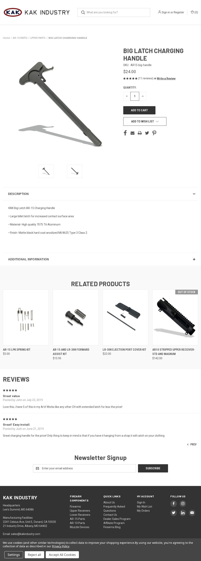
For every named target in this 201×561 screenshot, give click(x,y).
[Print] (140, 133)
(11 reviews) (146, 78)
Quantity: (129, 87)
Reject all (34, 555)
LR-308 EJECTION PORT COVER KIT (124, 349)
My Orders (143, 510)
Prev (193, 444)
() (196, 12)
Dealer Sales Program (117, 518)
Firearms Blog (112, 527)
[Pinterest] (154, 133)
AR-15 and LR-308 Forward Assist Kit (71, 352)
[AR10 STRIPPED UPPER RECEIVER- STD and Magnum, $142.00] (175, 317)
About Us (109, 502)
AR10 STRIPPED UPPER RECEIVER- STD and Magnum (173, 352)
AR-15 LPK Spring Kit (16, 349)
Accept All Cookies (62, 555)
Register (179, 12)
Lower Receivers (80, 514)
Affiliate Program (114, 523)
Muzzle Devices (79, 527)
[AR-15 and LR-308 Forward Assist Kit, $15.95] (76, 317)
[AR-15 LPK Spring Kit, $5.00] (26, 317)
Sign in (166, 12)
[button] (164, 78)
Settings (14, 555)
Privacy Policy (60, 546)
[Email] (132, 133)
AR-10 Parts (77, 523)
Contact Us (110, 514)
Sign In (141, 502)
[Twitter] (147, 133)
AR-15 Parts (77, 518)
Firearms (75, 506)
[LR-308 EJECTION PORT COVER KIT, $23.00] (125, 317)
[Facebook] (125, 133)
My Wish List (144, 506)
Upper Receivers (80, 510)
